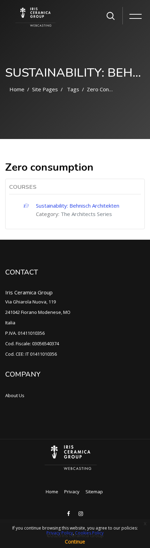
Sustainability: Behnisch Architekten (77, 205)
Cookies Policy (89, 533)
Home (16, 89)
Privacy (72, 491)
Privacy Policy (59, 533)
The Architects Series (86, 213)
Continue (75, 541)
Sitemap (94, 491)
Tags (73, 89)
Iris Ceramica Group (29, 292)
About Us (14, 395)
